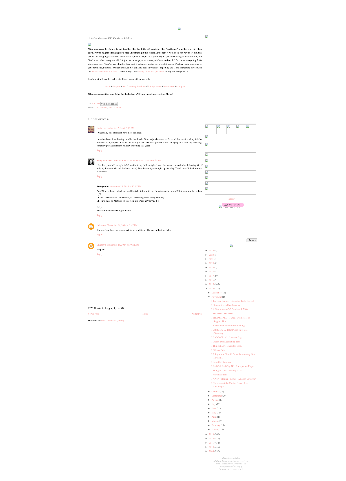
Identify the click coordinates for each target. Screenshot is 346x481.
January (216, 429)
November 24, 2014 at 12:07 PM (125, 186)
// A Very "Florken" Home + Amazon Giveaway (233, 378)
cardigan (180, 86)
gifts (112, 108)
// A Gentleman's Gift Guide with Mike (229, 309)
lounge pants (154, 86)
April (214, 416)
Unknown (101, 225)
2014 (211, 288)
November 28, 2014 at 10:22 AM (123, 244)
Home (145, 313)
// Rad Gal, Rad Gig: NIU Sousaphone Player (232, 366)
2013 (211, 434)
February (216, 425)
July (214, 404)
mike (119, 108)
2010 (211, 447)
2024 (211, 250)
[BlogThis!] (105, 104)
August (215, 399)
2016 (211, 280)
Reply (100, 150)
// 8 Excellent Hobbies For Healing (228, 325)
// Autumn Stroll (219, 374)
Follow (231, 198)
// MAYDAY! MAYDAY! (222, 313)
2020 (211, 263)
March (215, 420)
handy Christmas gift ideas (151, 71)
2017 (211, 275)
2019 (211, 267)
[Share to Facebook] (112, 104)
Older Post (197, 313)
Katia (99, 128)
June (214, 408)
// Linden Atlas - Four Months (225, 305)
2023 (211, 254)
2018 (211, 271)
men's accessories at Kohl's (104, 71)
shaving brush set (137, 86)
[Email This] (102, 104)
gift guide (101, 108)
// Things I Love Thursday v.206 (226, 370)
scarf (107, 86)
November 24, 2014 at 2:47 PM (122, 225)
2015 (211, 284)
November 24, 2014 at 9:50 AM (145, 160)
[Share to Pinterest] (116, 104)
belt (124, 86)
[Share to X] (109, 104)
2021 (211, 258)
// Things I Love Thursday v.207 (226, 345)
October (216, 391)
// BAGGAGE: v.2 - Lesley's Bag (226, 337)
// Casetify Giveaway (221, 362)
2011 (211, 442)
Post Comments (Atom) (112, 320)
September (217, 395)
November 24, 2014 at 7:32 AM (118, 128)
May (214, 412)
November (217, 296)
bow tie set (168, 86)
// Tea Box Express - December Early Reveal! (232, 300)
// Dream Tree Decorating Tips (225, 341)
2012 (211, 438)
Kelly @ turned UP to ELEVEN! (113, 160)
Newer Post (93, 313)
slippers (116, 86)
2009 (211, 451)
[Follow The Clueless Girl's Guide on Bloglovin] (233, 207)
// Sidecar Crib (218, 350)
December (217, 292)
